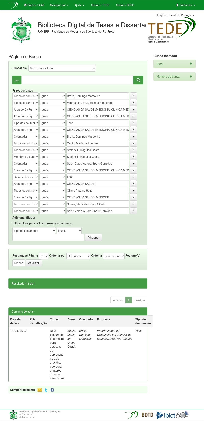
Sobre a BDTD (124, 5)
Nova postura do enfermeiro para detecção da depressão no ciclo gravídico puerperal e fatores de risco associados (57, 354)
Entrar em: (186, 5)
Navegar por (58, 5)
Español (174, 15)
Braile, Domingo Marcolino (85, 335)
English (161, 15)
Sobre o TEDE (99, 5)
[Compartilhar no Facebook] (53, 390)
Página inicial (35, 5)
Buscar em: (20, 68)
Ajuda (78, 5)
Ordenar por (57, 255)
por (17, 80)
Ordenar (96, 255)
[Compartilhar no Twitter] (46, 390)
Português (187, 15)
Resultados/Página (25, 255)
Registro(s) (132, 255)
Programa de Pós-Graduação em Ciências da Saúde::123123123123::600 (114, 335)
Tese (138, 331)
